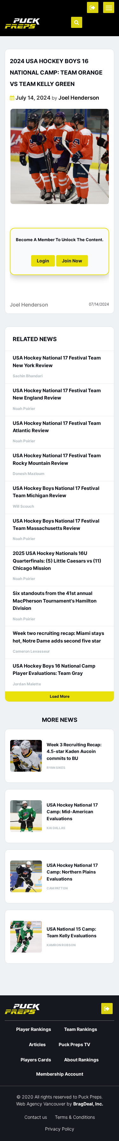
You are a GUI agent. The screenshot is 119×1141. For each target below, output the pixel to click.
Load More (59, 696)
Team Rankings (80, 1029)
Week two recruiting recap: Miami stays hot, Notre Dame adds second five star (58, 636)
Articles (37, 1044)
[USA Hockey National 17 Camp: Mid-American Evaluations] (26, 816)
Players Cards (36, 1059)
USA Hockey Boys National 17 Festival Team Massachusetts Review (56, 524)
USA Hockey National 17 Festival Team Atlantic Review (57, 426)
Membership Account (59, 1074)
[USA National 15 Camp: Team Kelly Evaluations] (26, 937)
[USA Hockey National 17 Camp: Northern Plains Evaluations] (26, 876)
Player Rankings (33, 1029)
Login (43, 260)
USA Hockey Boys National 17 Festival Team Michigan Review (56, 491)
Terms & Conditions (75, 1117)
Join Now (72, 260)
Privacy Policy (59, 1128)
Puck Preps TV (74, 1044)
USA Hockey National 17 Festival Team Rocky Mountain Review (57, 459)
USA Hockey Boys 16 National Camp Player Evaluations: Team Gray (54, 669)
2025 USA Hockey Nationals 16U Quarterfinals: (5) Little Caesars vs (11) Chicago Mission (57, 560)
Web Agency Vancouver (40, 1103)
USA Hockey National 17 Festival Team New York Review (57, 361)
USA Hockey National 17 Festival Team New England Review (57, 394)
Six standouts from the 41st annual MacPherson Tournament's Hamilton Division (54, 600)
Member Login (92, 7)
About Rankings (81, 1059)
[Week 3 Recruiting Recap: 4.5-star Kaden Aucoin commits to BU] (26, 756)
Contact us (35, 1117)
